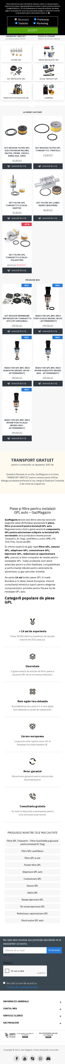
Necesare (23, 19)
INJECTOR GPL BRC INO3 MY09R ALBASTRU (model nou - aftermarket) (48, 371)
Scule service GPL (49, 79)
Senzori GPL (32, 885)
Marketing (42, 23)
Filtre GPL (16, 60)
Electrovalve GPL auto (32, 920)
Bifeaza (7, 962)
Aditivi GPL (32, 892)
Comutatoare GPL (32, 878)
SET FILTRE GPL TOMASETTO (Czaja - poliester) (17, 257)
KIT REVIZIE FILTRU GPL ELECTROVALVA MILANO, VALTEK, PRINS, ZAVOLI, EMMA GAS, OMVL (17, 152)
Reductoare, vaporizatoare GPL (32, 913)
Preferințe (43, 19)
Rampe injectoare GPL (32, 899)
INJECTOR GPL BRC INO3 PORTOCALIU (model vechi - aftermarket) (47, 318)
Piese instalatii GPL (49, 60)
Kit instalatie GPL (16, 79)
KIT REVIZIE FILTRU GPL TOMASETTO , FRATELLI (48, 149)
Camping (48, 98)
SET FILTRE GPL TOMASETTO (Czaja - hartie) (17, 205)
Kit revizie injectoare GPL (32, 906)
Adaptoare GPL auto (32, 872)
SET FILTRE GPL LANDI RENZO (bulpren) (47, 204)
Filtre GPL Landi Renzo (32, 851)
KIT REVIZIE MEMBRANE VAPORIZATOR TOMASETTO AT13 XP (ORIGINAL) (17, 318)
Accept (32, 30)
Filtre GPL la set (32, 858)
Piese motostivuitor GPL (16, 98)
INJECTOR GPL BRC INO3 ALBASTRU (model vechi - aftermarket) (17, 371)
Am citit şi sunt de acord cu (22, 985)
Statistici (23, 23)
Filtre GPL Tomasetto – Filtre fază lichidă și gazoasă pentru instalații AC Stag (32, 842)
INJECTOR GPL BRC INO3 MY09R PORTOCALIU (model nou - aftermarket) (17, 424)
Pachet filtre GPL (32, 865)
